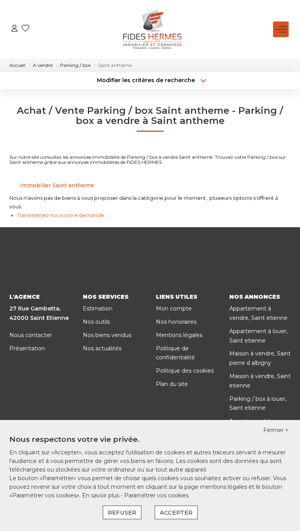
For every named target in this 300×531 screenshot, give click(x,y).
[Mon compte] (14, 29)
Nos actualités (102, 348)
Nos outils (96, 321)
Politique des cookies (185, 370)
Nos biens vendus (107, 335)
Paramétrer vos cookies (156, 495)
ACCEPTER (176, 512)
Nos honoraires (176, 321)
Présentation (27, 348)
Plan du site (172, 383)
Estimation (97, 308)
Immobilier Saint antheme (57, 185)
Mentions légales (179, 335)
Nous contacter (30, 335)
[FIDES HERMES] (152, 29)
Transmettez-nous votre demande (60, 215)
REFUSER (122, 512)
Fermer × (275, 430)
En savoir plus (101, 495)
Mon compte (174, 308)
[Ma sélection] (25, 29)
